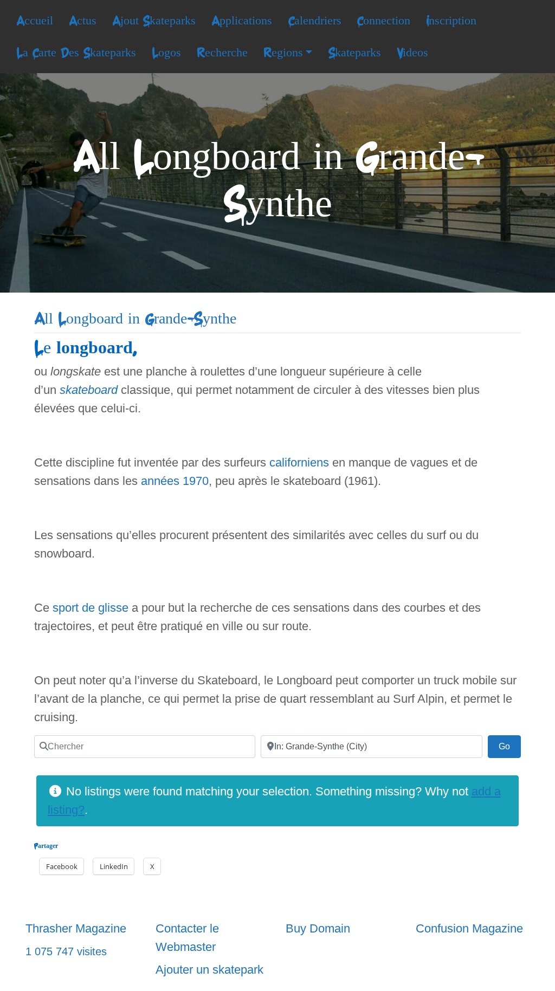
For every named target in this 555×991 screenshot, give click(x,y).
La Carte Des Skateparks (76, 53)
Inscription (451, 21)
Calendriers (314, 21)
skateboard (89, 390)
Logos (166, 53)
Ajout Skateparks (154, 21)
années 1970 (175, 481)
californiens (299, 462)
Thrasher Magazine (75, 928)
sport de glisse (90, 607)
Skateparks (354, 53)
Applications (241, 21)
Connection (383, 21)
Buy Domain (318, 928)
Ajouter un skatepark (209, 969)
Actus (82, 21)
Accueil (34, 21)
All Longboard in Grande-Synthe (135, 319)
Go (510, 746)
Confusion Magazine (469, 928)
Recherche (222, 53)
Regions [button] (283, 53)
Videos (412, 53)
